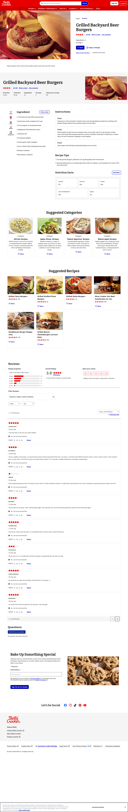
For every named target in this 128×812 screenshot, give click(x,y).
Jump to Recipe (94, 47)
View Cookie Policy (24, 810)
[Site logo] (14, 720)
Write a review (96, 34)
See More (116, 172)
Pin (11, 118)
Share (11, 128)
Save (81, 47)
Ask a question (106, 34)
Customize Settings (98, 807)
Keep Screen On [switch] (11, 134)
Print (10, 123)
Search (85, 3)
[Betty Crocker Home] (6, 3)
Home (78, 18)
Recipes (84, 18)
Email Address (15, 670)
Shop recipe (44, 112)
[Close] (125, 807)
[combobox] (62, 3)
